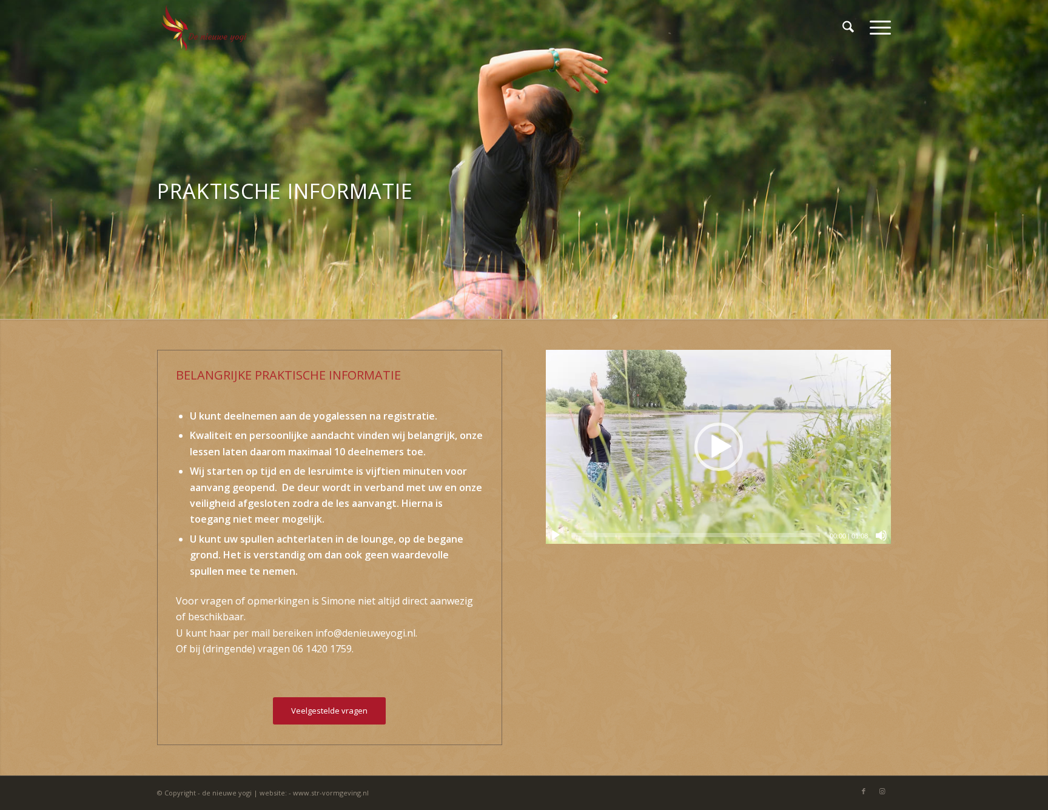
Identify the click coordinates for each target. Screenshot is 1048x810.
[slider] (695, 535)
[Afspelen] (555, 535)
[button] (718, 447)
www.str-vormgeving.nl (331, 792)
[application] (718, 447)
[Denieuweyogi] (203, 27)
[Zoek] (848, 27)
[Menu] (876, 27)
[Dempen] (881, 535)
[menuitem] (848, 27)
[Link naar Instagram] (882, 791)
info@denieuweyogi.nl (365, 633)
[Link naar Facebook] (864, 791)
